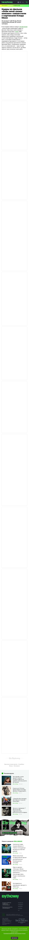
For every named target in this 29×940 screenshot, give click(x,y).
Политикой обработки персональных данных (14, 933)
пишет (17, 31)
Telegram (20, 906)
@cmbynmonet (23, 26)
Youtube (20, 908)
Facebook (20, 902)
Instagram (20, 904)
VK (18, 910)
